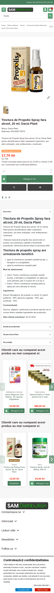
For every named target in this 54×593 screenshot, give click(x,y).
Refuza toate (43, 590)
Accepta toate (23, 590)
